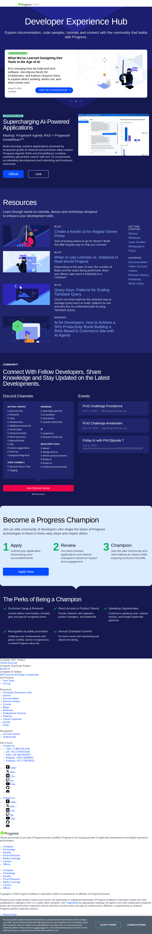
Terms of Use (10, 914)
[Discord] (8, 792)
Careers (7, 861)
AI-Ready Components (27, 674)
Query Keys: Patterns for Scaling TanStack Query (81, 292)
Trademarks (72, 903)
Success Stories (11, 734)
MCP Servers (7, 674)
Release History (138, 275)
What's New (136, 283)
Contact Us (9, 746)
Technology (9, 849)
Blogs (6, 707)
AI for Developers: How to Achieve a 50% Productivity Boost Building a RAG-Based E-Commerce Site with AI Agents (84, 328)
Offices (6, 864)
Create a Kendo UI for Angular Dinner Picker (85, 233)
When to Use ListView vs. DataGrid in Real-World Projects (86, 259)
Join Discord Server (38, 488)
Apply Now (26, 571)
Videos (132, 270)
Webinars (134, 237)
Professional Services (14, 713)
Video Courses (137, 266)
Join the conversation (53, 90)
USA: (18, 749)
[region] (76, 925)
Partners (7, 716)
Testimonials (9, 737)
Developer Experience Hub (17, 692)
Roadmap (134, 279)
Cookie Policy (39, 927)
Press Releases (11, 855)
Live (38, 174)
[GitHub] (8, 788)
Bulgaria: (19, 757)
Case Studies (137, 242)
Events (6, 722)
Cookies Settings (136, 924)
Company (8, 846)
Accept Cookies (108, 924)
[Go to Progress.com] (9, 834)
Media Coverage (11, 858)
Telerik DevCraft (8, 663)
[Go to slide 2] (76, 101)
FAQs (132, 250)
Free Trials (8, 680)
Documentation (138, 262)
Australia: (20, 760)
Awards (7, 852)
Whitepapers (136, 246)
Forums (7, 704)
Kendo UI (5, 669)
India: (18, 754)
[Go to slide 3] (80, 101)
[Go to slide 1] (71, 101)
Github (13, 174)
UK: (18, 751)
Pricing (6, 683)
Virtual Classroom (12, 719)
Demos (133, 233)
